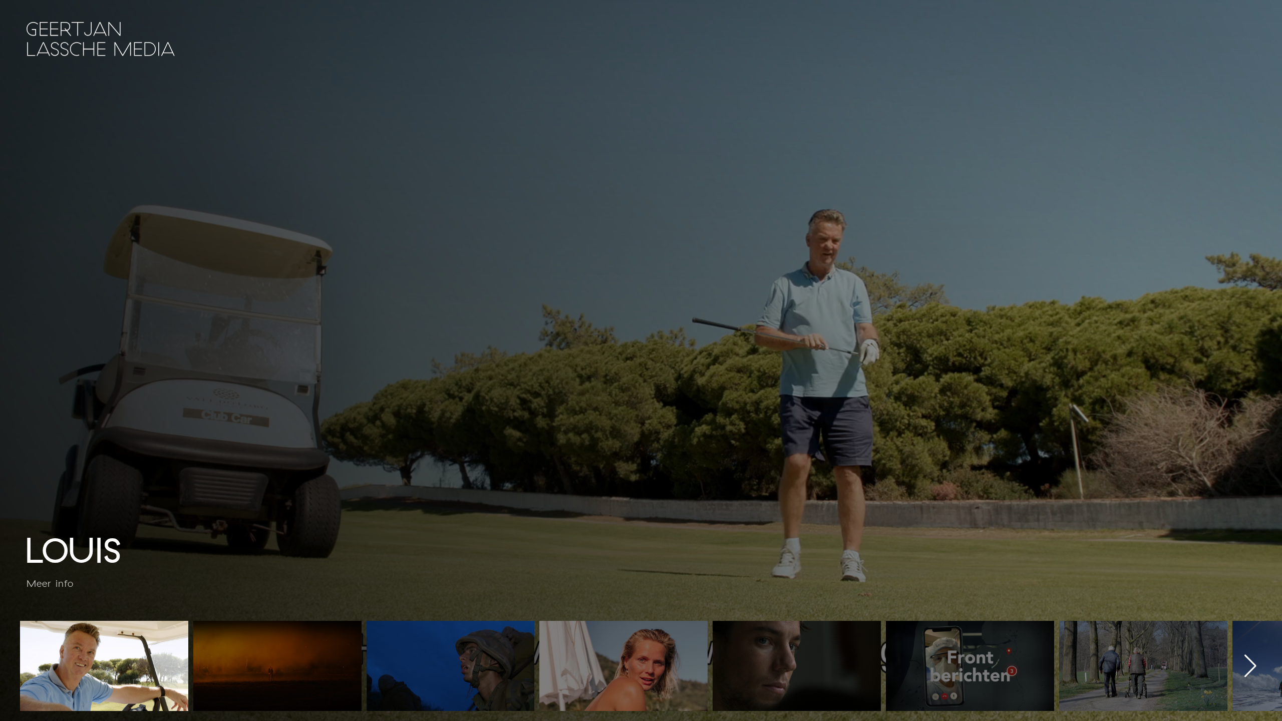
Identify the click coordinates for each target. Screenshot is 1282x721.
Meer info (50, 583)
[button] (1250, 666)
